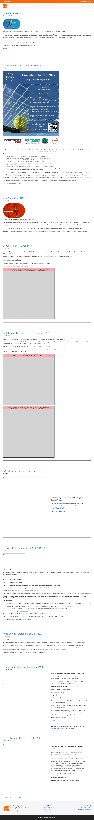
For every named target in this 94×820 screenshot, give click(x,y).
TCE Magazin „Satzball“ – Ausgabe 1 (21, 471)
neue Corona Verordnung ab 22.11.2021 (22, 633)
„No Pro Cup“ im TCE (13, 198)
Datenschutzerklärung (84, 809)
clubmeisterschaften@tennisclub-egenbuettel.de (69, 174)
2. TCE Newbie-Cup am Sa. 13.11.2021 (22, 738)
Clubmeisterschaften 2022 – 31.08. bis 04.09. (26, 65)
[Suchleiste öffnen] (89, 6)
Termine (39, 6)
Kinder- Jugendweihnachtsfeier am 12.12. (24, 667)
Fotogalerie (37, 263)
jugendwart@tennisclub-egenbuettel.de (63, 728)
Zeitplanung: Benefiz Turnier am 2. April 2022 (26, 333)
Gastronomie (70, 6)
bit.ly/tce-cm (55, 151)
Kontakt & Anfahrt (86, 807)
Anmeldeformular (55, 723)
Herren (5, 51)
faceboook (7, 1)
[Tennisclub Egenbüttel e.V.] (5, 6)
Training (46, 6)
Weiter (19, 797)
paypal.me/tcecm (34, 164)
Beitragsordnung (47, 809)
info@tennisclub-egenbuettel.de (24, 811)
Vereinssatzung (47, 807)
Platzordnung (47, 811)
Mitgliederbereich (86, 1)
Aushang (53, 720)
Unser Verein (21, 6)
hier (39, 231)
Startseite (12, 6)
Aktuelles (31, 6)
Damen (5, 48)
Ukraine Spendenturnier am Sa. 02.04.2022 (25, 548)
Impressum (88, 805)
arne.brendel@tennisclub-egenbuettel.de (61, 775)
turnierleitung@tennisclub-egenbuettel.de (51, 349)
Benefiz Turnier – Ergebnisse (17, 245)
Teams (62, 6)
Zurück (5, 797)
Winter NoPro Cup (12, 13)
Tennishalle (54, 6)
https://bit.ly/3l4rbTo (58, 508)
